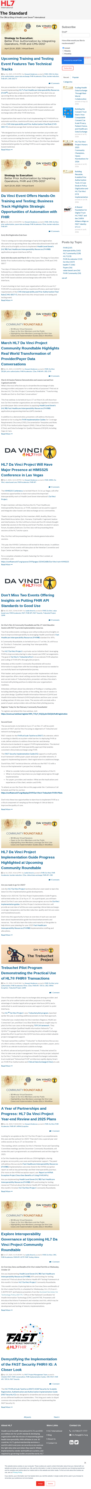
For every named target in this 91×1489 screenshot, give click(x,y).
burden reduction (53, 76)
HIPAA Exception (22, 1126)
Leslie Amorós (30, 611)
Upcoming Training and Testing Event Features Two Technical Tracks (27, 64)
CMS (50, 74)
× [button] (85, 1462)
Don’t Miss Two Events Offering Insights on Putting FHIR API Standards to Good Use (27, 600)
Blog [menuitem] (49, 1435)
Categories (67, 82)
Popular (75, 77)
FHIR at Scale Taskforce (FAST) (30, 735)
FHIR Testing (29, 1257)
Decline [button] (50, 1484)
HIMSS (51, 480)
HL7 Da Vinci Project (13, 651)
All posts (27, 1417)
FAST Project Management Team (36, 1375)
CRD (45, 371)
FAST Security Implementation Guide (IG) (21, 754)
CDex (35, 371)
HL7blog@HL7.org (80, 1435)
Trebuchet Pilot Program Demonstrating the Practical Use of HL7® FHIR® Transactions (28, 973)
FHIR (46, 74)
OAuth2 (4, 1377)
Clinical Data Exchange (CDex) (40, 1062)
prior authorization (7, 76)
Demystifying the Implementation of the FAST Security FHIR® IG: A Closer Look (29, 1364)
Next (56, 1417)
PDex (44, 76)
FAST (23, 613)
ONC (54, 1255)
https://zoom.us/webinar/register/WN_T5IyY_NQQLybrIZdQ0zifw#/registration (34, 714)
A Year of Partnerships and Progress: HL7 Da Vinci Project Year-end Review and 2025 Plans (28, 1113)
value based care (11, 482)
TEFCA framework (41, 1025)
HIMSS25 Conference (14, 491)
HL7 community (72, 253)
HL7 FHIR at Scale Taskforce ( (17, 1389)
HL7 (67, 256)
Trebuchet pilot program (38, 1013)
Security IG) (11, 1394)
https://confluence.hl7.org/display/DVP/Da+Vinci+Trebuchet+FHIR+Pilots (31, 793)
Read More (6, 149)
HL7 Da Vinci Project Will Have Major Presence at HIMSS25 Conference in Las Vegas (26, 469)
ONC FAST (50, 1377)
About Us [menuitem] (51, 1439)
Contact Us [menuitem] (52, 1443)
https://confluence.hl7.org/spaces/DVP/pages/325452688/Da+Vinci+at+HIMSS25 (35, 561)
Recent (66, 77)
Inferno (36, 1257)
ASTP (22, 1257)
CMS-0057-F (12, 79)
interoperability (72, 250)
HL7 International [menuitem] (54, 1431)
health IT (69, 265)
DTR (49, 371)
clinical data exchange (34, 875)
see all (64, 278)
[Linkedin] (71, 1442)
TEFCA (41, 986)
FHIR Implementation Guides (34, 419)
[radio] (76, 48)
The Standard (13, 13)
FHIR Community (72, 273)
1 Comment (55, 993)
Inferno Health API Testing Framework (41, 1185)
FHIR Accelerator (36, 76)
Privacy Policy (17, 1472)
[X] (76, 1442)
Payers (67, 267)
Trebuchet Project (49, 613)
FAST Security (37, 613)
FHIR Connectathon (18, 1377)
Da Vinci (55, 74)
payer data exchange (22, 76)
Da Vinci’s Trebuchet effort (22, 657)
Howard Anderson (31, 74)
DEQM (3, 371)
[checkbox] (76, 51)
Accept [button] (40, 1484)
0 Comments (54, 83)
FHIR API (4, 79)
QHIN (3, 615)
